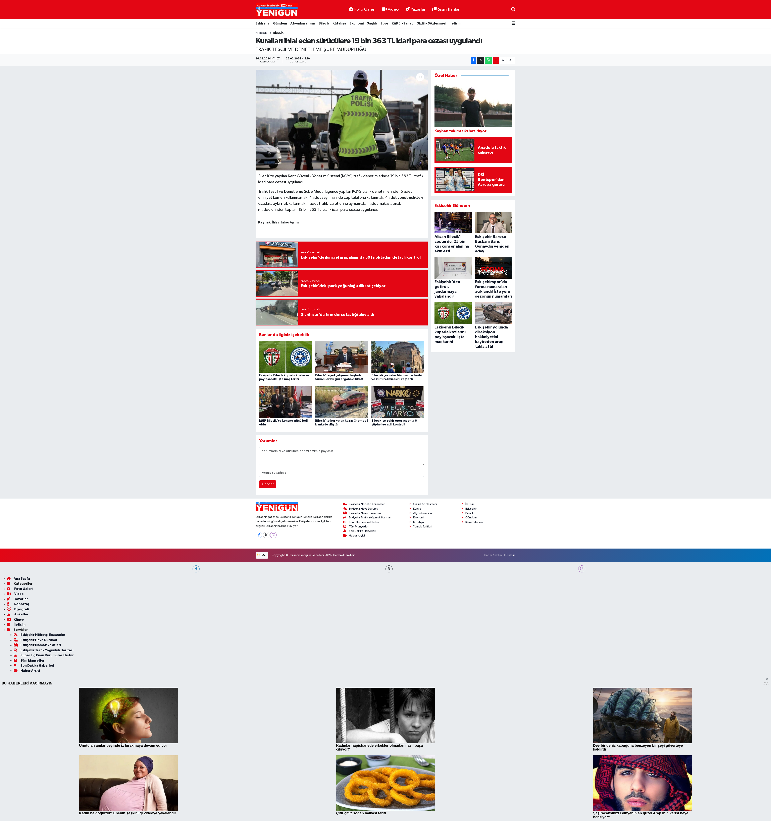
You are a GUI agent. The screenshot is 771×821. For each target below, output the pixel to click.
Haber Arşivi (357, 650)
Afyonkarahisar (302, 23)
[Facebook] (259, 649)
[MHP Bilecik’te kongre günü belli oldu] (285, 402)
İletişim (455, 23)
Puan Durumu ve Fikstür (364, 636)
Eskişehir (263, 23)
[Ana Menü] (513, 23)
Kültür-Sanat (402, 23)
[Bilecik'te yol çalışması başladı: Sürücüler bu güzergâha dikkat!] (341, 356)
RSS (263, 669)
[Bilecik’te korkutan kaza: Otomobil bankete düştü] (341, 402)
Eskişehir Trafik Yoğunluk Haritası (370, 632)
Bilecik (324, 23)
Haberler (262, 33)
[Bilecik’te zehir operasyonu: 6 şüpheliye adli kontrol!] (397, 402)
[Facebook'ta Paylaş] (473, 60)
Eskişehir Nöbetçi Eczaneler (367, 618)
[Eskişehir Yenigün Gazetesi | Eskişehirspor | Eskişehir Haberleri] (277, 10)
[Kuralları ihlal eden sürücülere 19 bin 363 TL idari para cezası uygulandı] (342, 120)
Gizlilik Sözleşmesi (431, 23)
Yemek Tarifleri (422, 641)
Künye (417, 623)
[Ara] (513, 9)
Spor (384, 23)
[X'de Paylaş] (480, 60)
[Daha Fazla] (496, 60)
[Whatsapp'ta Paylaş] (488, 60)
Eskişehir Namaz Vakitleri (365, 627)
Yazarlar (418, 9)
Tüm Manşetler (359, 641)
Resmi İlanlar (448, 9)
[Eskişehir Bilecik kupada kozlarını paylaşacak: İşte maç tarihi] (285, 356)
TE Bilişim (509, 669)
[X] (266, 649)
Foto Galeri (364, 9)
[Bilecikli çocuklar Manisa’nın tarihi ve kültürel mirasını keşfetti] (397, 356)
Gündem (280, 23)
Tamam (512, 815)
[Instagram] (273, 649)
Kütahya (339, 23)
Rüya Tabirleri (474, 636)
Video (393, 9)
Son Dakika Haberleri (362, 645)
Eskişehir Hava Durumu (363, 623)
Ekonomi (357, 23)
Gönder (268, 503)
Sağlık (372, 23)
